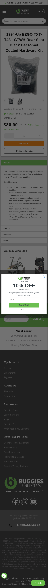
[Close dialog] (44, 276)
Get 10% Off (24, 305)
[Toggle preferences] (4, 576)
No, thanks (24, 309)
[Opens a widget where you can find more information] (38, 583)
